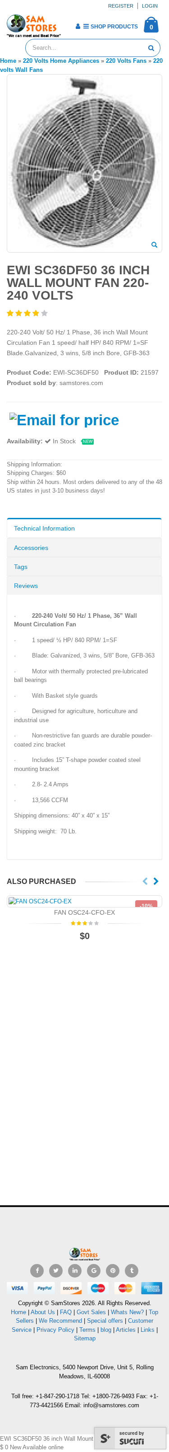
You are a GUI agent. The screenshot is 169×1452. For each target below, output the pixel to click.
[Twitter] (56, 1271)
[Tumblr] (131, 1271)
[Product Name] (84, 901)
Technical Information (44, 528)
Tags (20, 566)
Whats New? (127, 1312)
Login (150, 6)
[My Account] (77, 26)
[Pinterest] (112, 1271)
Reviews (26, 585)
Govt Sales (91, 1312)
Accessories (31, 547)
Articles (126, 1329)
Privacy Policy (55, 1329)
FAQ (66, 1312)
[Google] (93, 1271)
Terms (88, 1329)
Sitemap (85, 1338)
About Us (43, 1312)
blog (105, 1329)
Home (18, 1312)
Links (148, 1329)
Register (120, 6)
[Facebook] (37, 1271)
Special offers (105, 1320)
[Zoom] (154, 245)
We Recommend (60, 1320)
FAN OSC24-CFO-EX (84, 912)
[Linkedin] (75, 1271)
